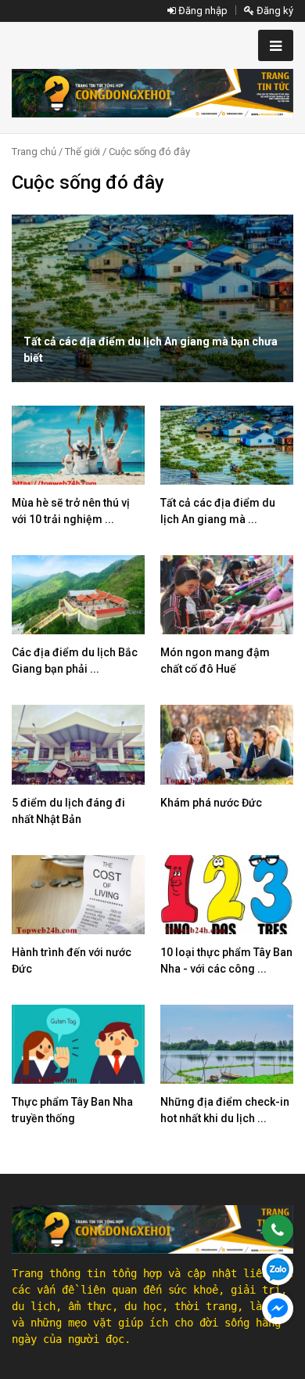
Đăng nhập (202, 10)
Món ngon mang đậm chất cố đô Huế (215, 660)
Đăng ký (273, 10)
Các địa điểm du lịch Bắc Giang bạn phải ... (75, 660)
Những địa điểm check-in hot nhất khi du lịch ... (224, 1110)
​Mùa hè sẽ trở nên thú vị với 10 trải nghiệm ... (71, 510)
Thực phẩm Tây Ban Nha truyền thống (72, 1110)
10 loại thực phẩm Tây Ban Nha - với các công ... (226, 960)
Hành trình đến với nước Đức (71, 960)
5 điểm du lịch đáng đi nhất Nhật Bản (68, 810)
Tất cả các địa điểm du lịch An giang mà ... (217, 510)
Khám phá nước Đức (211, 802)
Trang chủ (34, 151)
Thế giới (82, 151)
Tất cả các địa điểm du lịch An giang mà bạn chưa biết (150, 349)
